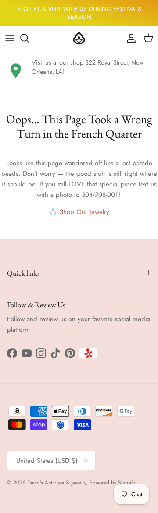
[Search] (29, 38)
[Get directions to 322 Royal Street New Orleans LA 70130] (16, 71)
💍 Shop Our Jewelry (79, 212)
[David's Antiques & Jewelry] (79, 38)
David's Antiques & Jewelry (56, 483)
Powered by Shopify (112, 483)
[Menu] (9, 38)
